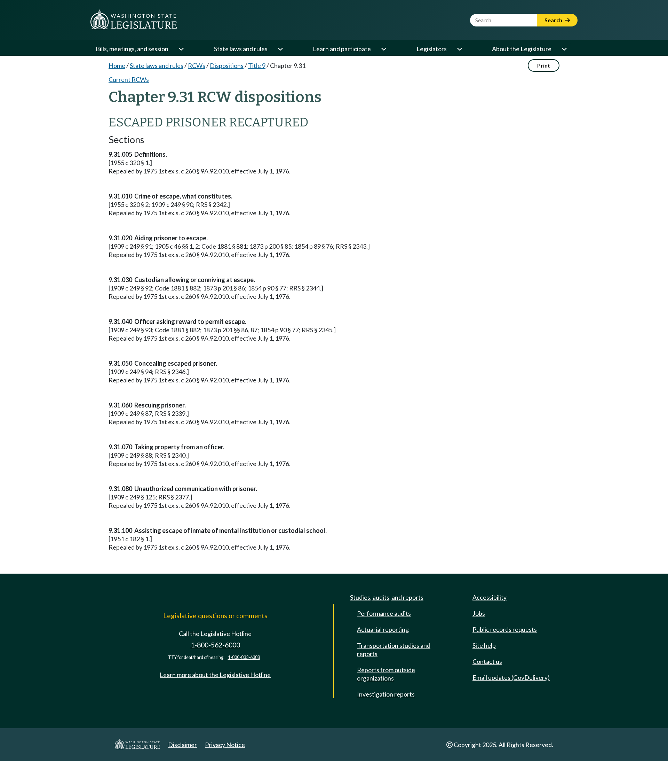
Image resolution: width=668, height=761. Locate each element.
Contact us (487, 661)
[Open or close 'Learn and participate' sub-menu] (383, 49)
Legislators (431, 49)
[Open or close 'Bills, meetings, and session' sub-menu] (181, 49)
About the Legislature (521, 49)
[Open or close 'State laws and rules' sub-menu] (280, 49)
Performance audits (384, 613)
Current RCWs (129, 79)
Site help (484, 645)
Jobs (478, 613)
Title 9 (256, 65)
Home (117, 65)
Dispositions (227, 65)
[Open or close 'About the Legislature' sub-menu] (564, 49)
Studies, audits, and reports (386, 597)
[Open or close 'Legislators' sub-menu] (459, 49)
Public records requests (504, 629)
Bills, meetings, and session (132, 49)
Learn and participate (342, 49)
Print (543, 65)
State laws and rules (241, 49)
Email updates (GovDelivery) (511, 677)
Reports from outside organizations (386, 674)
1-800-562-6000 (215, 645)
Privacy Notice (225, 744)
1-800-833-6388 (244, 657)
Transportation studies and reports (393, 650)
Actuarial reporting (383, 629)
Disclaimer (182, 744)
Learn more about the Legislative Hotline (215, 674)
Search (553, 20)
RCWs (196, 65)
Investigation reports (386, 694)
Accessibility (489, 597)
